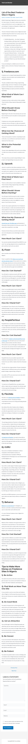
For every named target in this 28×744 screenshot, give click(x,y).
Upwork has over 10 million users (9, 223)
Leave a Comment (6, 17)
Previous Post (14, 667)
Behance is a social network (8, 505)
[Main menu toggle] (24, 2)
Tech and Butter (7, 2)
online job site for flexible (14, 397)
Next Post (14, 670)
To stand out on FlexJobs (7, 437)
